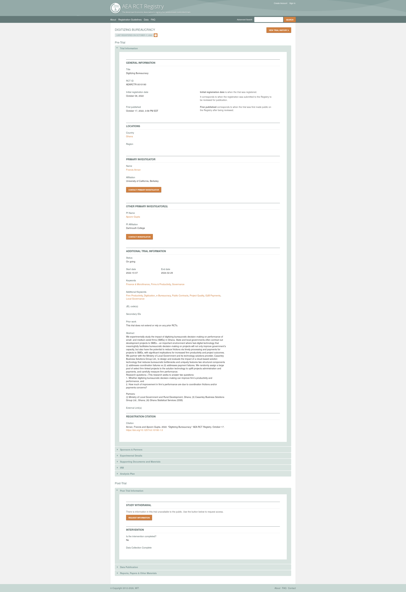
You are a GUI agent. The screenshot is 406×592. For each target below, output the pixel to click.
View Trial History (278, 30)
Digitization (149, 295)
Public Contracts (180, 295)
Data (146, 19)
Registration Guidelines (130, 19)
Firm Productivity (134, 295)
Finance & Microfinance (138, 284)
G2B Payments (212, 295)
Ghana (129, 136)
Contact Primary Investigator (143, 190)
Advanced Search (244, 19)
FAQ (153, 19)
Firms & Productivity (161, 284)
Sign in (292, 3)
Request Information (139, 517)
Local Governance (135, 298)
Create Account (280, 3)
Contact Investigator (139, 237)
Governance (178, 284)
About (113, 19)
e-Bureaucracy (163, 295)
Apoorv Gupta (133, 216)
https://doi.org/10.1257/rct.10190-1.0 (144, 430)
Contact (292, 588)
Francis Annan (133, 169)
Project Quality (197, 295)
